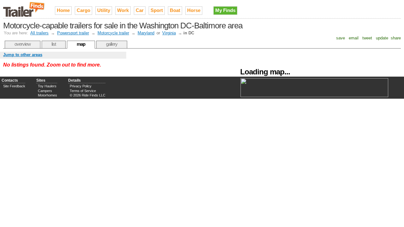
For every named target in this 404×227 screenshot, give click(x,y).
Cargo (83, 10)
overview (23, 44)
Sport (157, 10)
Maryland (146, 33)
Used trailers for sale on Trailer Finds (24, 9)
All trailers (39, 33)
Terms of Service (83, 91)
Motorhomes (47, 95)
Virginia (169, 33)
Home (63, 10)
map (81, 44)
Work (123, 10)
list (53, 44)
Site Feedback (14, 86)
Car (140, 10)
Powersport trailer (73, 33)
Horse (193, 10)
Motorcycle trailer (113, 33)
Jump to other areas (22, 54)
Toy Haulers (47, 86)
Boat (175, 10)
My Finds (225, 10)
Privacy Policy (81, 86)
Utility (103, 10)
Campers (45, 91)
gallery (111, 44)
